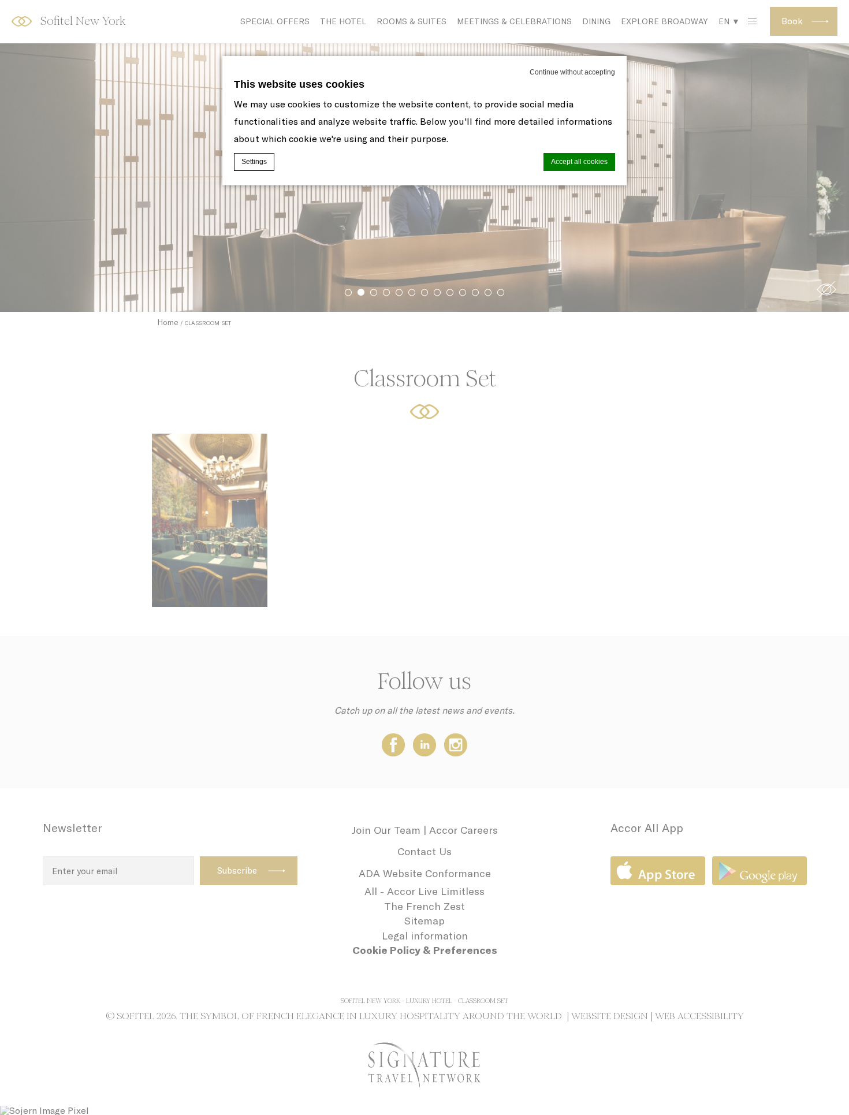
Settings (254, 162)
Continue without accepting (572, 72)
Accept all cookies (579, 162)
